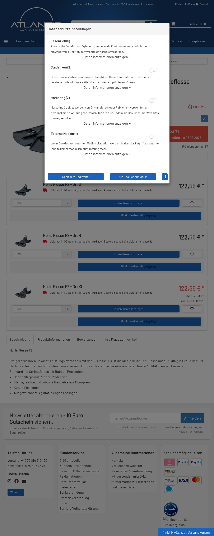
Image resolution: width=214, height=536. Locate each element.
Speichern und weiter (75, 176)
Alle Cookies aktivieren (133, 176)
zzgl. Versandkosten (195, 532)
